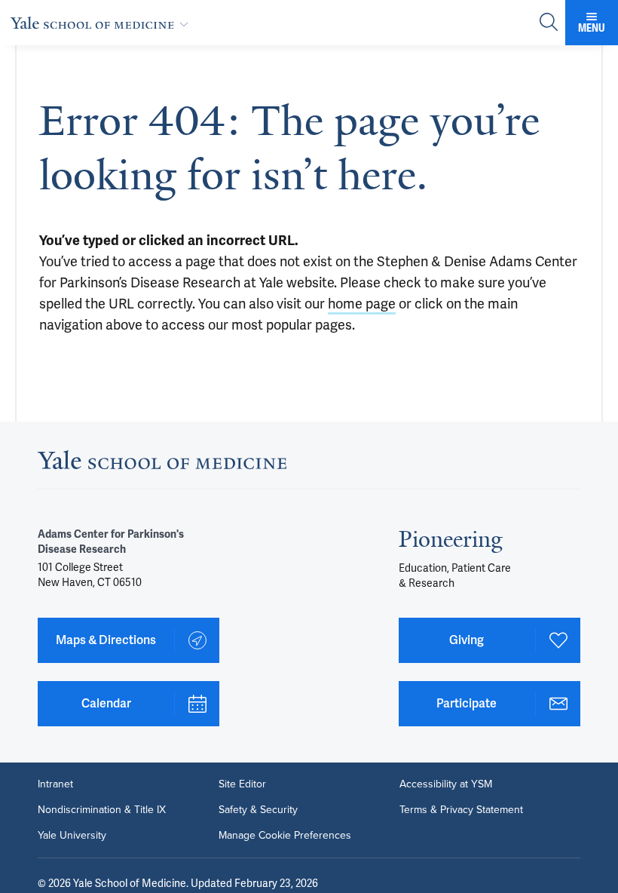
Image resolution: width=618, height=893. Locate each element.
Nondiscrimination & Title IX (102, 810)
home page (362, 303)
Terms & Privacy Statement (461, 810)
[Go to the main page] (102, 22)
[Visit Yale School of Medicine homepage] (162, 464)
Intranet (55, 784)
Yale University (72, 835)
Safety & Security (258, 810)
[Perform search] (549, 23)
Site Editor (242, 784)
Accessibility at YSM (445, 784)
